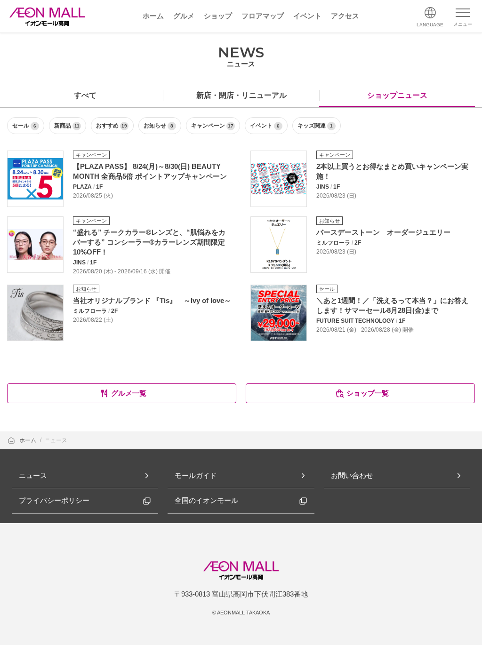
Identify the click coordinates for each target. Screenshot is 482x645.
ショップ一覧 (367, 393)
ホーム (28, 440)
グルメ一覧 (128, 393)
